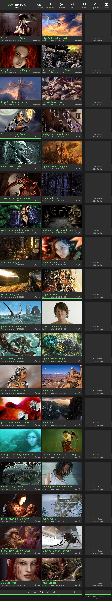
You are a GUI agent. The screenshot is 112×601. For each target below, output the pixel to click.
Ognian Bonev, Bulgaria (54, 166)
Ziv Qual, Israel (9, 582)
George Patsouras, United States (18, 454)
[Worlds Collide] (62, 356)
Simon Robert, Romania (14, 390)
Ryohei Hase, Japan (52, 102)
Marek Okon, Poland (12, 294)
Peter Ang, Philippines (54, 262)
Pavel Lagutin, (49, 582)
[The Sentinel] (62, 452)
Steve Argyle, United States (56, 70)
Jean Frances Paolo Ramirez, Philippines (22, 230)
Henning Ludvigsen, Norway (57, 486)
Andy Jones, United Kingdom (16, 70)
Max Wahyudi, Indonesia (55, 326)
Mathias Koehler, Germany (15, 518)
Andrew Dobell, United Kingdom (59, 230)
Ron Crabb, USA (50, 198)
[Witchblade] (20, 132)
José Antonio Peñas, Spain (15, 326)
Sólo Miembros (98, 41)
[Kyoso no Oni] (20, 196)
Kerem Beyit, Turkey (12, 166)
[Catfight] (20, 548)
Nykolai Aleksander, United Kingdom (62, 454)
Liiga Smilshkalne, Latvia (55, 38)
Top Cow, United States (14, 38)
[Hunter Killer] (20, 35)
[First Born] (62, 292)
